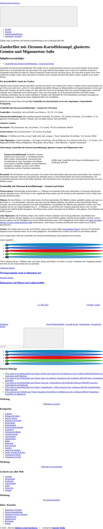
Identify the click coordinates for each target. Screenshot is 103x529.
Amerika (8, 414)
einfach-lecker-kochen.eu (10, 3)
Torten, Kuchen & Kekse (15, 452)
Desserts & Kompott (13, 420)
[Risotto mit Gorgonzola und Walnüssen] (49, 374)
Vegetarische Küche (13, 455)
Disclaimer (9, 521)
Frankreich (9, 430)
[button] (7, 245)
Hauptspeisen (84, 324)
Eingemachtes (10, 425)
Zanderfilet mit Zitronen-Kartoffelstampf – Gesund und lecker (29, 64)
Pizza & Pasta (10, 446)
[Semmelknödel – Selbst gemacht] (46, 387)
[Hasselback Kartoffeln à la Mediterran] (47, 392)
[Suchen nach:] (12, 346)
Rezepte (8, 32)
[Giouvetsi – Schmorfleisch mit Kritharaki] (47, 383)
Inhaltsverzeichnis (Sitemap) (16, 514)
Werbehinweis (10, 517)
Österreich (9, 443)
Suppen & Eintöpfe (12, 450)
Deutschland (10, 423)
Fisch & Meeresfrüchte (55, 324)
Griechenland (10, 436)
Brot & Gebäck (11, 418)
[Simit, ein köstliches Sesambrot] (46, 378)
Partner (8, 523)
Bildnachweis (10, 519)
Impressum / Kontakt (13, 36)
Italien (7, 441)
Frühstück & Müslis (13, 432)
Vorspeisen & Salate (13, 457)
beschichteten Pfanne (71, 229)
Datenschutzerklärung (13, 34)
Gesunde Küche (71, 324)
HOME (8, 29)
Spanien (8, 448)
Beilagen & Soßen (12, 416)
